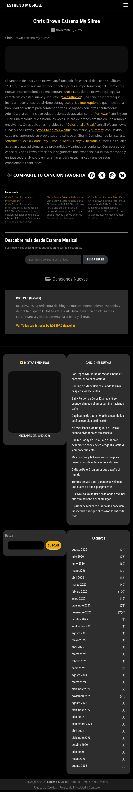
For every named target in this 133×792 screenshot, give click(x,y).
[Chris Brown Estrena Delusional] (67, 208)
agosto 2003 (79, 765)
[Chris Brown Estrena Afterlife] (109, 208)
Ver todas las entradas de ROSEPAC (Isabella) (45, 325)
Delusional (75, 124)
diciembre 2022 (81, 710)
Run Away (101, 113)
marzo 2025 (79, 654)
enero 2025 (78, 668)
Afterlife (12, 141)
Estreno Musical (24, 5)
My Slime (50, 141)
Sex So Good (30, 141)
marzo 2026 (79, 584)
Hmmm (97, 130)
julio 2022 (78, 717)
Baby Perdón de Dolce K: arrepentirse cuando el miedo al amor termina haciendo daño (98, 403)
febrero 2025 (79, 661)
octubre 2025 (80, 619)
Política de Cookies (45, 787)
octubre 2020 (80, 744)
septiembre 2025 (82, 626)
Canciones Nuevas (70, 279)
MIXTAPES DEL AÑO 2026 (35, 435)
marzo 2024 (79, 682)
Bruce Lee (71, 92)
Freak (91, 124)
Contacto (94, 787)
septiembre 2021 (82, 724)
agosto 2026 (79, 549)
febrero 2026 (79, 591)
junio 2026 (78, 563)
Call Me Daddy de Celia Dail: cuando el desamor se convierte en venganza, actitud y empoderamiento (98, 445)
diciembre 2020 (81, 737)
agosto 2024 (79, 675)
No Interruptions (87, 102)
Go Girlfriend (71, 97)
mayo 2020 (79, 759)
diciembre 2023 (81, 689)
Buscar (9, 535)
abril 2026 (78, 577)
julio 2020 (78, 752)
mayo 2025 (79, 640)
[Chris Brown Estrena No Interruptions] (26, 209)
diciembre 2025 (81, 605)
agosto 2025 (79, 633)
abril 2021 (78, 731)
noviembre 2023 (81, 696)
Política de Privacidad (73, 787)
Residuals (93, 141)
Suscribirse (95, 259)
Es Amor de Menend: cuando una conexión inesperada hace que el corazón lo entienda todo (98, 511)
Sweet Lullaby (71, 141)
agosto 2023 (79, 703)
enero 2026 (78, 598)
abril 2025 (78, 647)
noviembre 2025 (81, 612)
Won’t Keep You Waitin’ (53, 130)
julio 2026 (78, 556)
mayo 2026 (79, 570)
